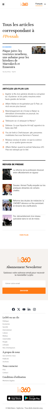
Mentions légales (9, 381)
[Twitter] (18, 309)
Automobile (7, 339)
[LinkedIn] (29, 309)
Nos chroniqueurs (9, 348)
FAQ (4, 370)
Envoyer (24, 291)
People (5, 342)
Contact (5, 373)
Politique (6, 321)
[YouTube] (23, 309)
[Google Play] (32, 398)
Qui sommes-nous (9, 356)
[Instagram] (34, 309)
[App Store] (14, 398)
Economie (7, 47)
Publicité (6, 359)
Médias (5, 336)
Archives (6, 362)
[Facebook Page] (13, 309)
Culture (5, 333)
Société (5, 327)
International (7, 330)
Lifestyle (6, 345)
